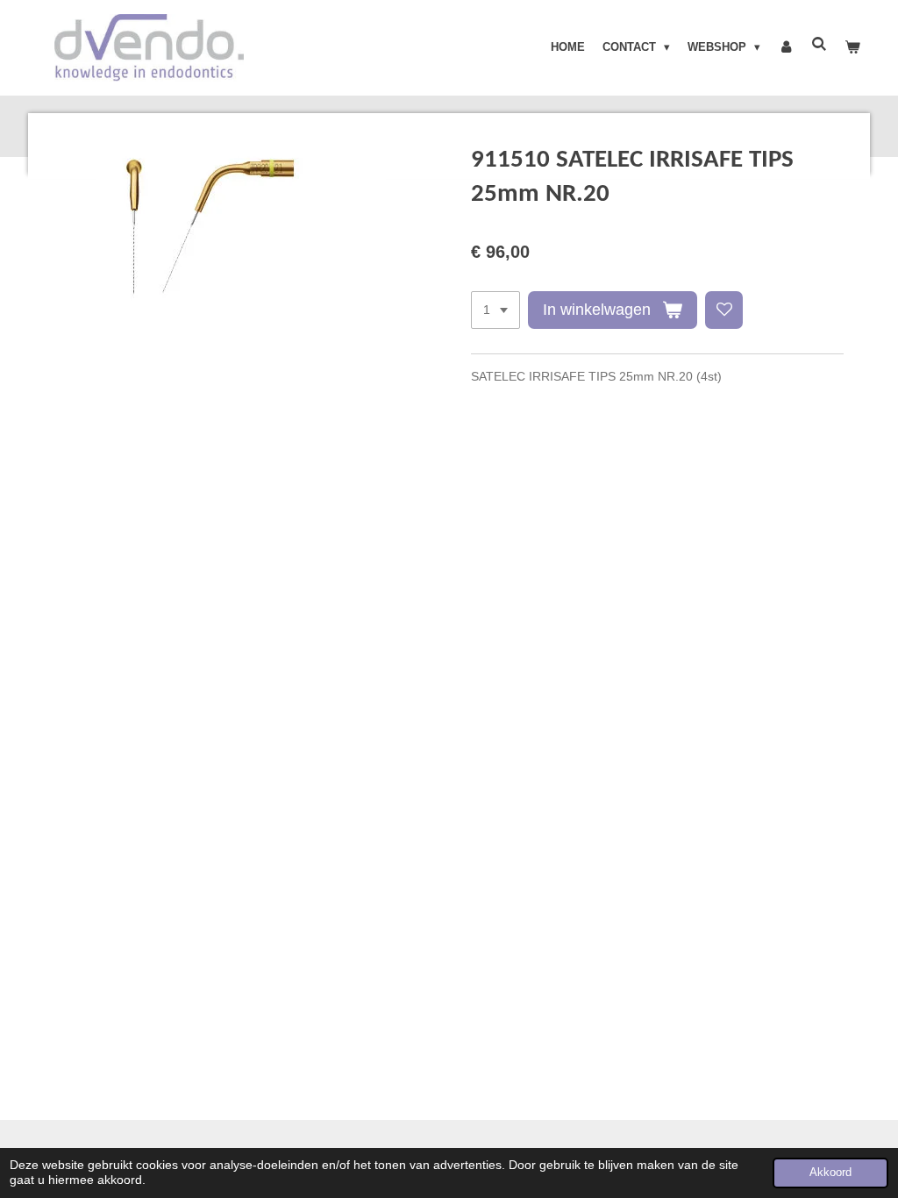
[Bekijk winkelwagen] (853, 47)
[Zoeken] (820, 44)
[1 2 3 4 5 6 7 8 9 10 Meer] (495, 310)
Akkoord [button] (830, 1172)
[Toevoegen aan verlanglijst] (724, 310)
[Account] (785, 47)
